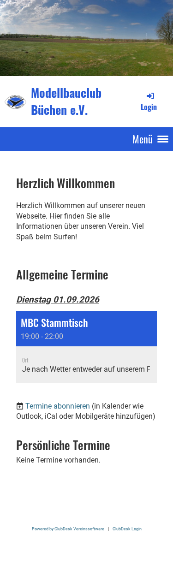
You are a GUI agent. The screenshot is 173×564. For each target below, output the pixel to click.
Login (149, 106)
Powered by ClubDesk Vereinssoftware (68, 528)
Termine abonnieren (57, 406)
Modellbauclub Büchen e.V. (66, 101)
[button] (86, 347)
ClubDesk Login (127, 528)
